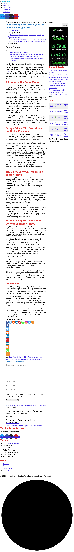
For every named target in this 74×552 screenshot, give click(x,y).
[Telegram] (29, 322)
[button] (7, 50)
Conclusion (13, 60)
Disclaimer (6, 10)
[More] (33, 322)
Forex (8, 71)
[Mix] (7, 347)
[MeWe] (7, 343)
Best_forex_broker (16, 39)
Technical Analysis (14, 37)
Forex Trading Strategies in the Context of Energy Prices (26, 58)
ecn (23, 39)
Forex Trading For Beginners (19, 35)
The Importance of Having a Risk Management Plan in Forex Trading (57, 86)
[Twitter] (10, 322)
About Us (6, 5)
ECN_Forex (28, 39)
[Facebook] (7, 322)
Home (5, 3)
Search (51, 22)
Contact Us (6, 12)
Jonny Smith (14, 30)
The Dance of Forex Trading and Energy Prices (24, 56)
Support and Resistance (37, 41)
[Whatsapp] (23, 322)
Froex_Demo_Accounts (15, 41)
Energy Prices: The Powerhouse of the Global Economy (26, 54)
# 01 (51, 106)
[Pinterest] (19, 322)
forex (34, 39)
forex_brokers (41, 39)
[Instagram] (26, 322)
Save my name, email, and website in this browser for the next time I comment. (26, 395)
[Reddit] (13, 322)
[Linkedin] (16, 322)
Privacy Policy (7, 7)
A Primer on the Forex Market (19, 52)
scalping (26, 41)
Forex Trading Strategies (36, 35)
